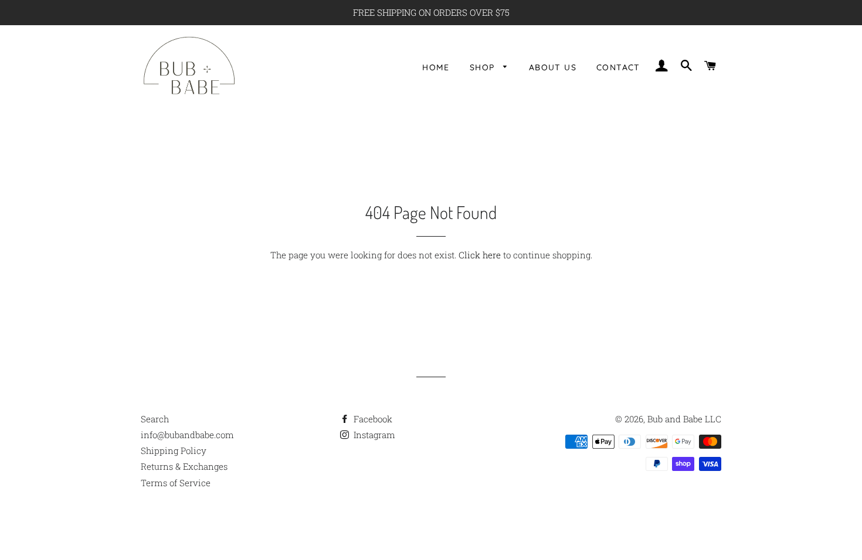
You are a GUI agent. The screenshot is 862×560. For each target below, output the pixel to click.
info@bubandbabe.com (187, 435)
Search (155, 419)
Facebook (371, 419)
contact (618, 67)
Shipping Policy (173, 450)
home (436, 67)
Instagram (373, 435)
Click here (480, 255)
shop (484, 67)
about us (552, 67)
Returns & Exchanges (184, 466)
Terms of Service (176, 483)
